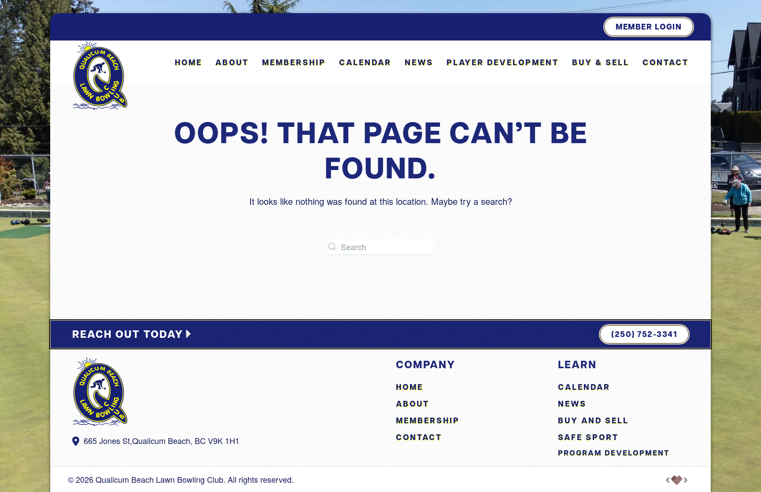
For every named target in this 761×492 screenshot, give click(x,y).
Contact (666, 62)
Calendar (365, 62)
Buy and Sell (593, 420)
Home (188, 62)
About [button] (232, 62)
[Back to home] (99, 75)
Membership (294, 62)
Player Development (503, 62)
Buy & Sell (600, 62)
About (412, 404)
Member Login (649, 27)
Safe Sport (588, 437)
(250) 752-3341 (644, 334)
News (419, 62)
